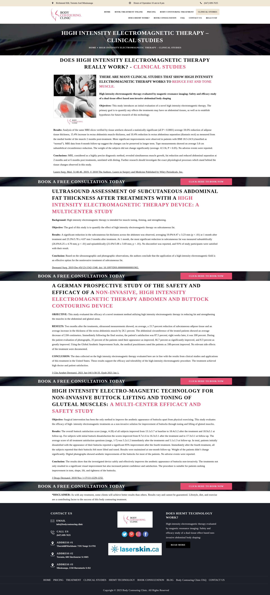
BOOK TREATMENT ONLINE (129, 12)
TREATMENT (73, 580)
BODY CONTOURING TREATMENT (177, 12)
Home (107, 12)
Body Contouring (131, 590)
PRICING (58, 580)
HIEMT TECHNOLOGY (122, 580)
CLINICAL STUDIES (207, 12)
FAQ (183, 18)
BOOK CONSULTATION (165, 18)
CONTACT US (195, 18)
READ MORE (178, 545)
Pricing (151, 12)
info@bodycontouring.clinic (69, 524)
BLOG (170, 580)
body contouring (107, 499)
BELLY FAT (211, 18)
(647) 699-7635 (211, 3)
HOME (47, 580)
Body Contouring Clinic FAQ (191, 580)
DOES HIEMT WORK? (139, 18)
